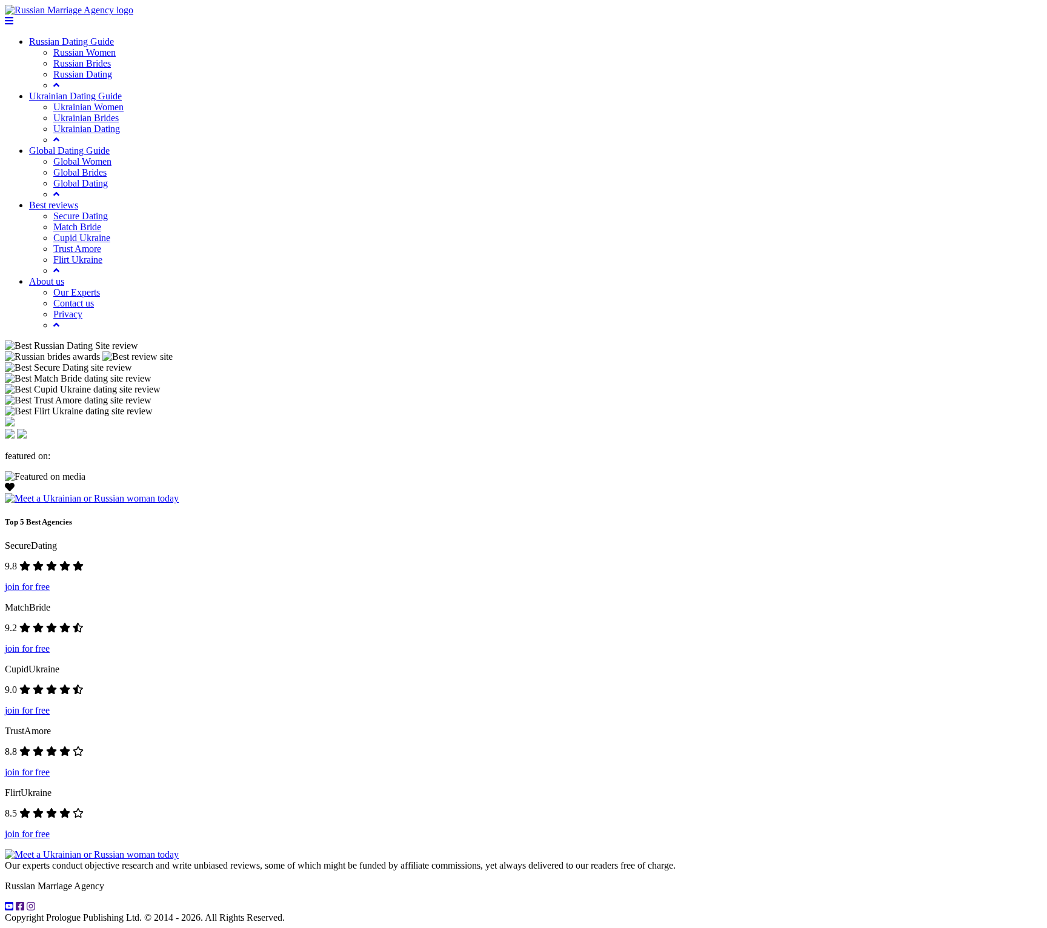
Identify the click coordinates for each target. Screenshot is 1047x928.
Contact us (73, 303)
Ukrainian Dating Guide (75, 96)
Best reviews (53, 205)
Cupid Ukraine (81, 238)
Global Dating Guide (69, 150)
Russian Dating (82, 74)
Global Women (82, 161)
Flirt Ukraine (77, 259)
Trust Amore (77, 249)
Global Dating (80, 183)
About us (46, 281)
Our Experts (76, 292)
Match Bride (77, 227)
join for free (27, 587)
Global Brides (80, 172)
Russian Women (84, 52)
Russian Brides (82, 63)
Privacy (67, 314)
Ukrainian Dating (86, 129)
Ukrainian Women (88, 107)
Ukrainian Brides (86, 118)
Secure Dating (80, 216)
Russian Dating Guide (71, 41)
